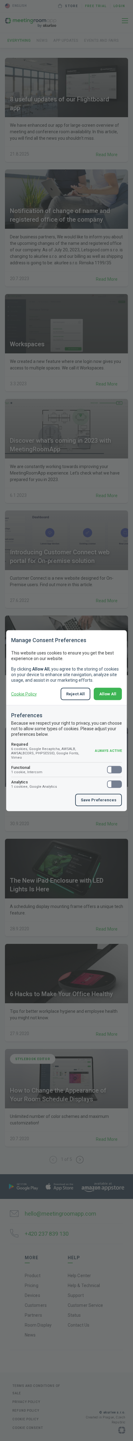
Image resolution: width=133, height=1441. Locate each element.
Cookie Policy (24, 693)
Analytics (34, 783)
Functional (26, 769)
